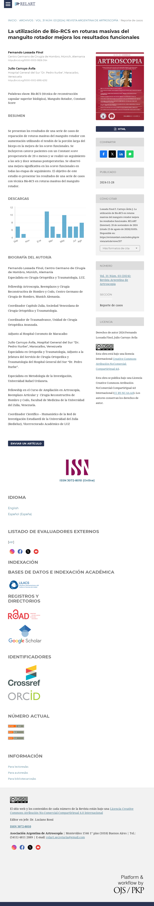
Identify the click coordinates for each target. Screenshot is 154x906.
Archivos (26, 20)
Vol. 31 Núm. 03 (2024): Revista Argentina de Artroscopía (77, 20)
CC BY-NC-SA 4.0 (124, 393)
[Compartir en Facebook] (103, 154)
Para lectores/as (18, 766)
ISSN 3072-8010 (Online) (77, 480)
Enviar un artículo (26, 443)
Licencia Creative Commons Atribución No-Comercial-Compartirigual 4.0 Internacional (72, 811)
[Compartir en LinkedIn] (121, 154)
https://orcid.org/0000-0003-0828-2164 (27, 60)
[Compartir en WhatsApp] (130, 154)
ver (11, 542)
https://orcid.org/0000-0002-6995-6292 (27, 80)
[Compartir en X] (112, 154)
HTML (121, 129)
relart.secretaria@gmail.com (65, 837)
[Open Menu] (8, 4)
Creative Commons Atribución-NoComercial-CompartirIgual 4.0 (116, 364)
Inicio (12, 20)
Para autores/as (18, 772)
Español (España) (20, 514)
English (13, 508)
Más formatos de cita (116, 248)
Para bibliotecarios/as (22, 778)
